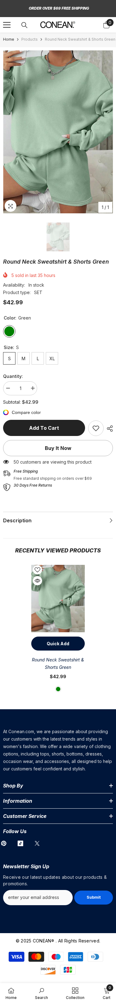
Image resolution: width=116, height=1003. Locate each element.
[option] (58, 131)
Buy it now (58, 448)
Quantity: (13, 376)
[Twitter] (37, 843)
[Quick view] (37, 580)
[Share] (108, 428)
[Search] (24, 25)
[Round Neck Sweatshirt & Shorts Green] (58, 598)
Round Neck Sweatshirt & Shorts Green (58, 663)
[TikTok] (20, 843)
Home (8, 39)
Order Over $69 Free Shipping (59, 8)
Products (29, 39)
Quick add (58, 643)
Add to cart (44, 428)
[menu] (7, 25)
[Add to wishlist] (37, 569)
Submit (94, 897)
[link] (96, 428)
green (58, 689)
